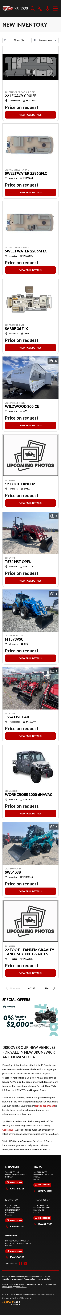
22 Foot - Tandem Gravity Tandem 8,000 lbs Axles (29, 952)
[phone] (40, 8)
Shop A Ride (19, 1298)
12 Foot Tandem (20, 484)
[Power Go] (28, 1303)
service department (45, 1105)
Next (48, 988)
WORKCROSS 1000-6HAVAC (28, 794)
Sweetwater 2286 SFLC (26, 173)
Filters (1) (19, 40)
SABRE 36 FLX (16, 329)
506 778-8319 (16, 1188)
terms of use (21, 1287)
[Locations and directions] (47, 8)
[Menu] (55, 8)
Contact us (7, 1129)
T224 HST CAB (17, 717)
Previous (15, 988)
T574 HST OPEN (18, 562)
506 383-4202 (16, 1226)
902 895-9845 (45, 1190)
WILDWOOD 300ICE (22, 406)
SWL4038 (13, 872)
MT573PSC (14, 639)
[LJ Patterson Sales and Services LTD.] (15, 8)
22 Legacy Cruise (20, 96)
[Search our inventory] (33, 8)
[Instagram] (25, 1263)
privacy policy (7, 1287)
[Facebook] (20, 1263)
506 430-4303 (16, 1257)
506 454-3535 (45, 1224)
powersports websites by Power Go (41, 1294)
